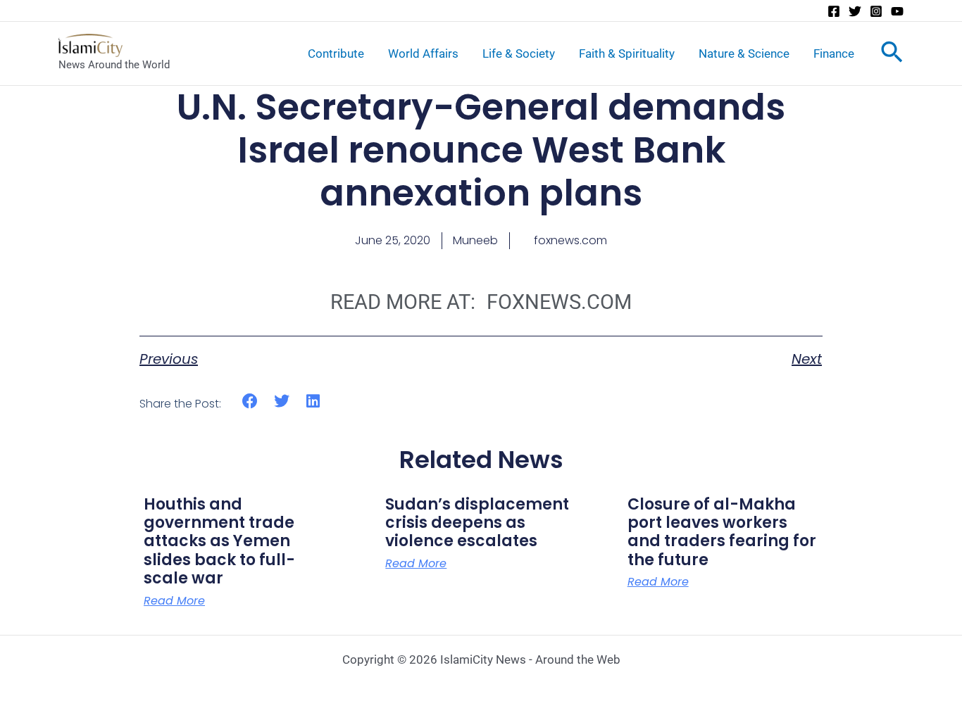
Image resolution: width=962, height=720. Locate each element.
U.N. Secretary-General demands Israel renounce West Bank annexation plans (481, 150)
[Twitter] (855, 11)
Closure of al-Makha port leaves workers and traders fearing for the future (721, 532)
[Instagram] (876, 11)
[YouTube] (897, 11)
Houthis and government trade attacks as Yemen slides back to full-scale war (219, 541)
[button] (250, 401)
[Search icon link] (892, 55)
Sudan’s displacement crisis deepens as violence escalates (477, 522)
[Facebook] (833, 11)
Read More (174, 601)
